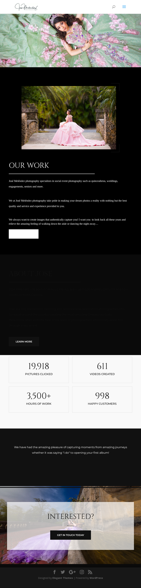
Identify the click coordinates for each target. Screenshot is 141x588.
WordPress (96, 578)
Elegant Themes (62, 578)
